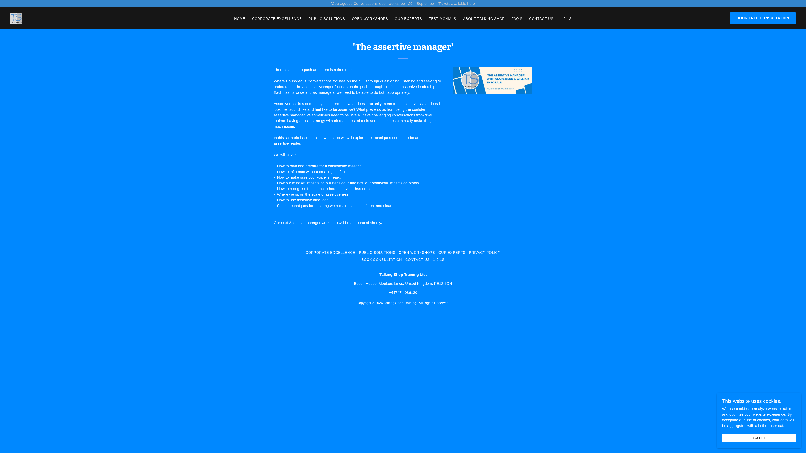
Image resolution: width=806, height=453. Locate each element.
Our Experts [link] (408, 19)
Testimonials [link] (443, 19)
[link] (16, 18)
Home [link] (239, 19)
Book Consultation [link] (381, 260)
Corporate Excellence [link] (277, 19)
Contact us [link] (541, 19)
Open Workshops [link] (370, 19)
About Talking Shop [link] (484, 19)
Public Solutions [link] (327, 19)
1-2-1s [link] (566, 19)
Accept (759, 438)
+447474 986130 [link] (403, 292)
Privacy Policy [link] (484, 252)
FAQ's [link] (517, 19)
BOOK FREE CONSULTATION (763, 18)
